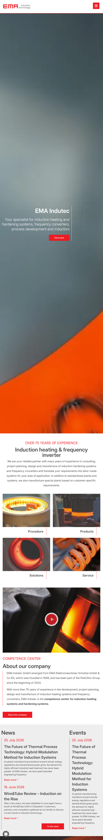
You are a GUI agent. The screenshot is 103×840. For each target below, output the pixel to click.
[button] (51, 620)
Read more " (79, 828)
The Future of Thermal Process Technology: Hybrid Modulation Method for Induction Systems (31, 752)
